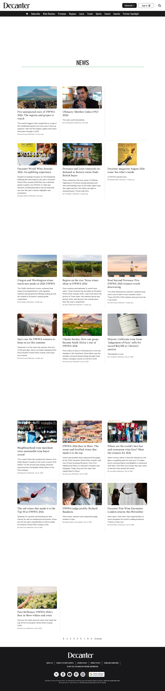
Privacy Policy (95, 663)
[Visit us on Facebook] (62, 674)
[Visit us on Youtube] (69, 674)
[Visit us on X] (56, 674)
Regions (72, 13)
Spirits (99, 13)
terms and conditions (111, 663)
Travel (90, 13)
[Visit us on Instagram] (82, 674)
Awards (116, 13)
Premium (62, 13)
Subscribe (129, 5)
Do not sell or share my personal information (82, 666)
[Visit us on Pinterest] (76, 674)
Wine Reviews (49, 13)
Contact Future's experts (65, 663)
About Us (49, 663)
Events (107, 13)
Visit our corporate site (112, 681)
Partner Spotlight (131, 13)
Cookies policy (82, 663)
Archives (98, 638)
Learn (81, 13)
